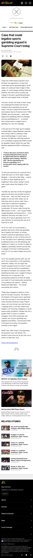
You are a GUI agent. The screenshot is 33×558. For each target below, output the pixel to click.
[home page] (7, 3)
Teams (4, 27)
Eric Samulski (14, 430)
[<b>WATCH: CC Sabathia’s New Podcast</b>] (16, 368)
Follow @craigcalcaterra (9, 343)
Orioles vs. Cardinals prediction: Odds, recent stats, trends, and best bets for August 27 (20, 451)
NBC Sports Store (6, 540)
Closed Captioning (16, 538)
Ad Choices (20, 540)
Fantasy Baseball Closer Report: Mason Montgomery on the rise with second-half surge (20, 459)
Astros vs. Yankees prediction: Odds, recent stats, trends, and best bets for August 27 (20, 443)
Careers (9, 538)
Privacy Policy (27, 540)
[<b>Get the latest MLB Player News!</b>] (16, 398)
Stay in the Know (6, 487)
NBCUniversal (11, 544)
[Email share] (10, 56)
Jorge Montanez (15, 462)
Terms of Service (25, 541)
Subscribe (5, 493)
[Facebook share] (2, 56)
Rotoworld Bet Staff (16, 438)
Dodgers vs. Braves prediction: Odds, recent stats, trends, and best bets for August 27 (20, 435)
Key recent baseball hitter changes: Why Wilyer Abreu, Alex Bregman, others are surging (20, 427)
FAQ (23, 538)
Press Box (13, 540)
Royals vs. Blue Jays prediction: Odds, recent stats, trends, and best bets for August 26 (20, 467)
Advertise (3, 538)
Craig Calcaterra (7, 50)
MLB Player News (13, 27)
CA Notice (17, 541)
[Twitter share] (6, 56)
